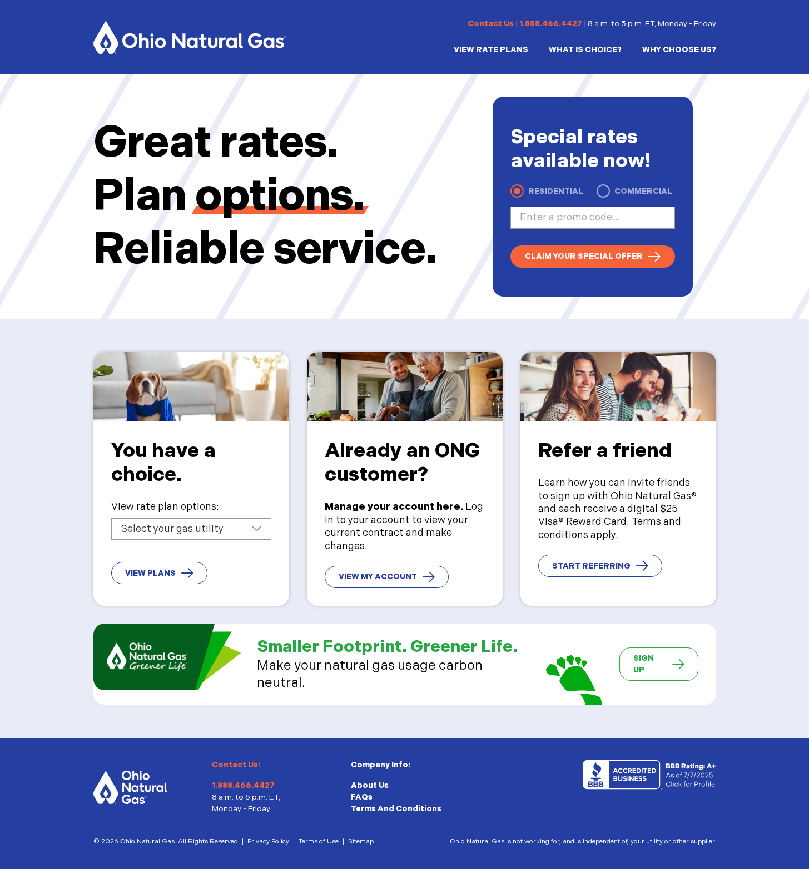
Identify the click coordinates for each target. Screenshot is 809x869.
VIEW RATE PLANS (491, 49)
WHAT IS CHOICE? (585, 49)
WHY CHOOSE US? (679, 49)
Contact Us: (236, 765)
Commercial (643, 191)
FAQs (362, 797)
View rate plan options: (165, 507)
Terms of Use (319, 841)
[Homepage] (189, 37)
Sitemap (361, 841)
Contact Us (491, 23)
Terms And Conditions (396, 808)
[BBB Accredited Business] (649, 775)
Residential (555, 191)
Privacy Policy (268, 841)
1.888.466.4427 (550, 23)
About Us (370, 785)
